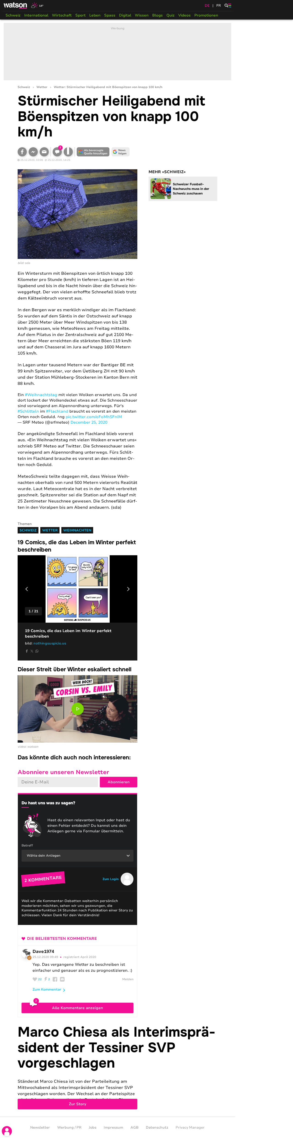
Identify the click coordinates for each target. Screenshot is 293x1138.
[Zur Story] (117, 1066)
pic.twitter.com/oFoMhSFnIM (94, 416)
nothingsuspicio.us (49, 643)
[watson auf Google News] (120, 151)
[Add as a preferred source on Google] (93, 151)
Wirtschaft (62, 15)
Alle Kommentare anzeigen (77, 1007)
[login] (7, 1131)
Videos (184, 15)
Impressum (113, 1127)
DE (207, 5)
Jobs (92, 1127)
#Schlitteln (28, 411)
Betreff (27, 845)
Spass (109, 15)
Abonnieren (119, 782)
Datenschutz (157, 1127)
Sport (80, 15)
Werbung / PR (69, 1127)
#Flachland (57, 411)
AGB (134, 1127)
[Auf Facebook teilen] (22, 151)
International (36, 15)
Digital (125, 15)
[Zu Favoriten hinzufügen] (68, 151)
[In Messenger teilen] (33, 151)
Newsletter (40, 1127)
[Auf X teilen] (31, 651)
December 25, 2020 (89, 422)
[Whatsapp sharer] (37, 651)
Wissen (142, 15)
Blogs (157, 15)
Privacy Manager (190, 1127)
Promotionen (206, 15)
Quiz (170, 15)
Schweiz (13, 15)
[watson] (15, 5)
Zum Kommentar (47, 989)
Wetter (41, 87)
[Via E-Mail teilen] (44, 151)
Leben (94, 15)
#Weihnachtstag (41, 394)
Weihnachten (77, 530)
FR (218, 5)
